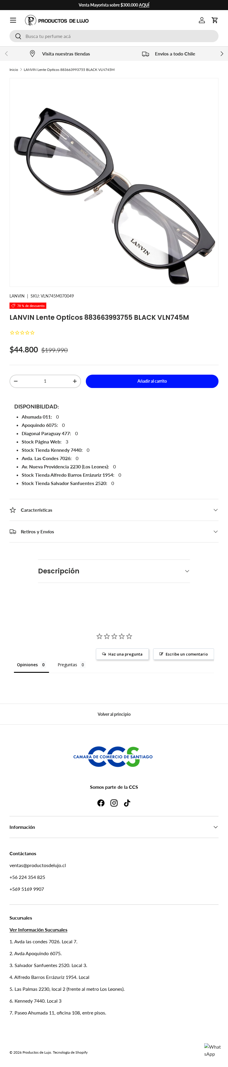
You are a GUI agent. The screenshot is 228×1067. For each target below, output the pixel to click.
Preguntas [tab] (67, 664)
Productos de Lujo (37, 1052)
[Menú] (13, 20)
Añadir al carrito (152, 381)
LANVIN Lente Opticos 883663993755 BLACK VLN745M (69, 69)
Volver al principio (114, 714)
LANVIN (17, 295)
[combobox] (114, 36)
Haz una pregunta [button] (125, 654)
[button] (214, 20)
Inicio (14, 69)
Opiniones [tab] (27, 664)
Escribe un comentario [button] (187, 654)
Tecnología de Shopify (70, 1052)
